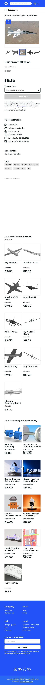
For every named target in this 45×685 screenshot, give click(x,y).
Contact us (9, 613)
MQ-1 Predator (30, 367)
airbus (24, 165)
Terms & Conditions (30, 625)
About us (8, 610)
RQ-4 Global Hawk (29, 333)
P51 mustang (10, 367)
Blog (24, 610)
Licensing (26, 630)
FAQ (6, 627)
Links (24, 613)
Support (8, 630)
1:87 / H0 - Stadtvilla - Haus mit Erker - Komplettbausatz (31, 549)
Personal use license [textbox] (15, 90)
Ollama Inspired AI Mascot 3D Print (31, 515)
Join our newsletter (14, 637)
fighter (17, 168)
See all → (8, 240)
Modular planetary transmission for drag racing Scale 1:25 (12, 446)
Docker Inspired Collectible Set (12, 480)
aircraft (8, 165)
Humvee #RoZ (11, 583)
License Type (10, 86)
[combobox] (22, 90)
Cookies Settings (26, 681)
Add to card (22, 97)
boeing (8, 168)
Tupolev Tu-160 (30, 263)
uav (23, 168)
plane (16, 165)
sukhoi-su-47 (29, 297)
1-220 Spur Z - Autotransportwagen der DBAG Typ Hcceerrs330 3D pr (31, 446)
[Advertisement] (22, 207)
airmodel (12, 66)
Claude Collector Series (12, 515)
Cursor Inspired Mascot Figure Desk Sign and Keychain (31, 480)
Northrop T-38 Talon (11, 298)
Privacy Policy (28, 627)
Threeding (6, 3)
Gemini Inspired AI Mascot (12, 549)
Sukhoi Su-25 (10, 332)
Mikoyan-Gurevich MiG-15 (12, 402)
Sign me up (22, 647)
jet (29, 168)
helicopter (33, 165)
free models (21, 106)
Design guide (10, 625)
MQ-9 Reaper (10, 263)
